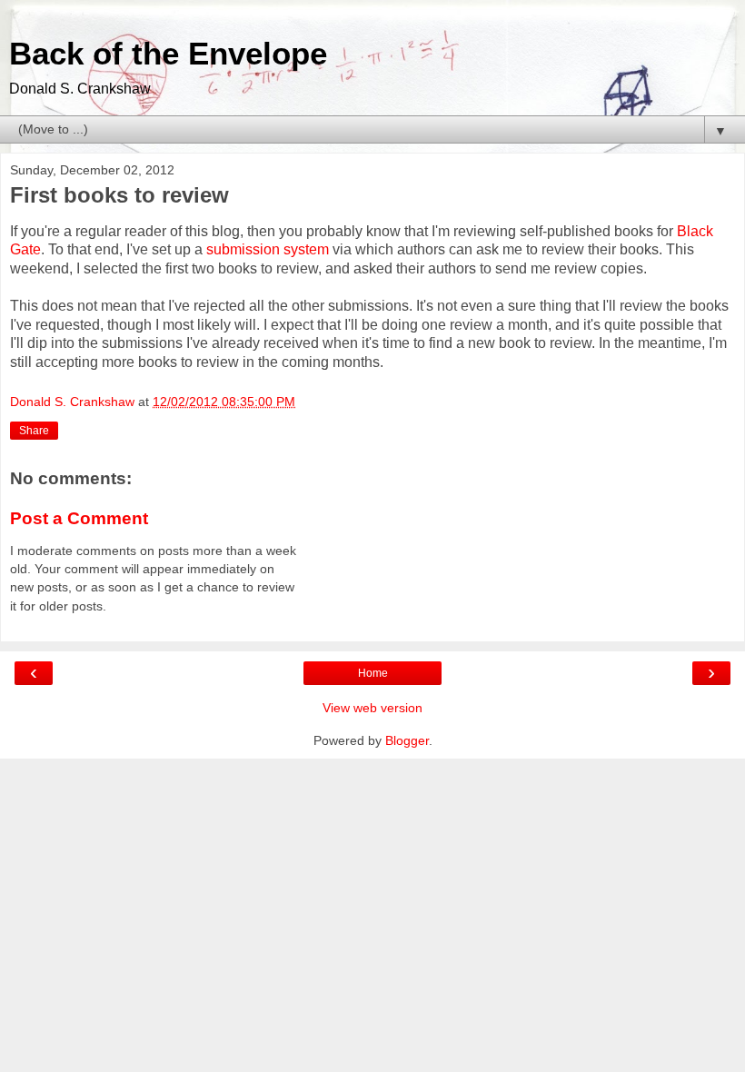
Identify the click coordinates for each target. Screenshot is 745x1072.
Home (373, 673)
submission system (267, 249)
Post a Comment (79, 518)
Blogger (407, 740)
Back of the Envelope (168, 53)
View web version (372, 707)
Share (34, 430)
